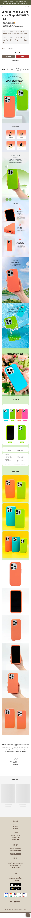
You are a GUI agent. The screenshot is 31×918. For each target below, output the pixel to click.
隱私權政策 (15, 826)
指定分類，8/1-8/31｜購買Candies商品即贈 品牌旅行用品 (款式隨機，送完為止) (15, 33)
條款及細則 (15, 825)
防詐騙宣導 (15, 828)
